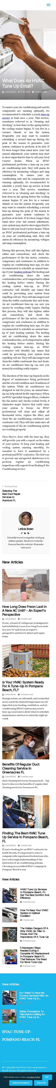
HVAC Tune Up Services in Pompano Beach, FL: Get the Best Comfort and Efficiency (34, 893)
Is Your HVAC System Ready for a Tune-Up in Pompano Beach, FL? (23, 686)
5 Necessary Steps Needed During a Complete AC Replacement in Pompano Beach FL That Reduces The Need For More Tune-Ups (34, 955)
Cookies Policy (33, 1077)
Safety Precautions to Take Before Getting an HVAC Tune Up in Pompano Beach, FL (32, 1014)
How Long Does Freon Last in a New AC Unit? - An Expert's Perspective (24, 610)
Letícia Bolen (10, 92)
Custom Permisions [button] (21, 1083)
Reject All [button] (41, 1083)
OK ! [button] (47, 1077)
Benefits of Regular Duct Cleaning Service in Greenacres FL (20, 768)
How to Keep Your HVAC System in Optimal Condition (34, 913)
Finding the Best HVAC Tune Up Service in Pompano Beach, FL (25, 837)
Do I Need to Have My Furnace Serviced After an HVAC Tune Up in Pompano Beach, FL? (33, 995)
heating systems (22, 272)
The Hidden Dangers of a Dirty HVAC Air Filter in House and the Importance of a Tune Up (34, 932)
